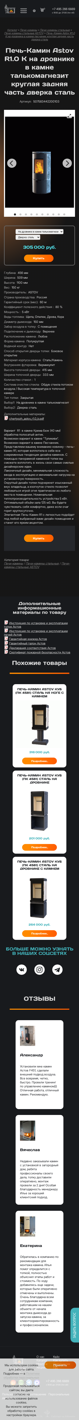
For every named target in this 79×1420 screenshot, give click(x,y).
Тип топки (11, 397)
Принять (60, 1365)
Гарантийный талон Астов (27, 643)
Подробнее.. (39, 761)
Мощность (12, 312)
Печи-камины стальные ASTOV (23, 33)
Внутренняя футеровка (20, 365)
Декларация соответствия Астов (32, 648)
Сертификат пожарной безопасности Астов (39, 652)
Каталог (12, 30)
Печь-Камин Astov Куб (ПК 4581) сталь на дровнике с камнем (39, 865)
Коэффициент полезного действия (29, 307)
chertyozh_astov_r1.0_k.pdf (26, 418)
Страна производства (19, 297)
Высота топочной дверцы (22, 370)
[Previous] (11, 163)
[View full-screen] (69, 115)
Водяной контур (15, 346)
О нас (40, 1356)
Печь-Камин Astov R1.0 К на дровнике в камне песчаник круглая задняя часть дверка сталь (40, 36)
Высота (9, 282)
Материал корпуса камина (22, 360)
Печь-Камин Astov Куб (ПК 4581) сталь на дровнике (39, 778)
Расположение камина (20, 336)
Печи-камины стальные (55, 30)
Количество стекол (18, 379)
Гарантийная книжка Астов (28, 639)
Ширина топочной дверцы (22, 374)
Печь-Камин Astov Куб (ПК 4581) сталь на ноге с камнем (39, 692)
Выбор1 (9, 402)
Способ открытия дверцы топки (27, 351)
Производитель (15, 292)
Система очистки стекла (21, 384)
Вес (7, 287)
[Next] (67, 163)
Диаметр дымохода (18, 321)
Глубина (10, 273)
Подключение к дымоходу (22, 331)
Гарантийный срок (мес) (21, 302)
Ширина (10, 277)
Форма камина (14, 341)
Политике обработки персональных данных (22, 1378)
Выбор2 (9, 407)
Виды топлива (14, 316)
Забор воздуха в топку (20, 326)
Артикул (25, 101)
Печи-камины (28, 30)
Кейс (56, 1356)
